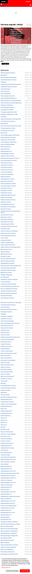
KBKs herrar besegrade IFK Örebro (9, 397)
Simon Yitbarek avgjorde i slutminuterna (10, 135)
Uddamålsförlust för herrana (7, 448)
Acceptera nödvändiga (12, 571)
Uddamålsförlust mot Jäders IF (8, 475)
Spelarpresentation (5, 149)
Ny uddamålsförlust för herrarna (8, 385)
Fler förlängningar (5, 277)
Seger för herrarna (5, 489)
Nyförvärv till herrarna (6, 146)
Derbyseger (3, 82)
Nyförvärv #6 (4, 408)
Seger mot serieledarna (6, 358)
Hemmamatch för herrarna (7, 165)
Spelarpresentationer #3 (6, 411)
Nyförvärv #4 (4, 420)
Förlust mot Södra (5, 330)
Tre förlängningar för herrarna (8, 107)
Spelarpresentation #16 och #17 (8, 482)
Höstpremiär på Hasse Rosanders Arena (10, 337)
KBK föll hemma (4, 450)
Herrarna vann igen (5, 362)
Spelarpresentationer (6, 415)
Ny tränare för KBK (5, 429)
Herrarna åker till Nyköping (7, 219)
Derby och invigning (5, 374)
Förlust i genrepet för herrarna (8, 96)
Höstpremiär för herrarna (6, 197)
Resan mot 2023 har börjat (7, 431)
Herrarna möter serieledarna (7, 174)
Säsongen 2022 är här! (6, 519)
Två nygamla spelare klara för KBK (9, 112)
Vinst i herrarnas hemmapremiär (8, 457)
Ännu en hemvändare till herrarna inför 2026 (11, 126)
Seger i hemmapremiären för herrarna (9, 544)
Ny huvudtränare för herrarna (7, 298)
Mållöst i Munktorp (5, 542)
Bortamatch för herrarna (6, 188)
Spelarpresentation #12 (6, 494)
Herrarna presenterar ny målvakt (8, 183)
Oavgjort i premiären (5, 390)
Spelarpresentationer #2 (6, 413)
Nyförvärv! (3, 427)
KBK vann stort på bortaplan (7, 376)
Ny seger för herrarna (6, 441)
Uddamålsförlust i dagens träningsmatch (10, 496)
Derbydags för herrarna (6, 192)
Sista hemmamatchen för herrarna (9, 160)
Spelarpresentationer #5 (6, 399)
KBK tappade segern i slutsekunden (9, 535)
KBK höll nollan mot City (6, 249)
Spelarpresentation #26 (6, 445)
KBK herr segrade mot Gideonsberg (9, 531)
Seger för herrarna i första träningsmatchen (11, 265)
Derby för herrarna (5, 332)
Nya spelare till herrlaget (6, 295)
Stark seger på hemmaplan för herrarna (10, 158)
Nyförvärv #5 (4, 418)
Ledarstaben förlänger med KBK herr (9, 521)
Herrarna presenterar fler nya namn (9, 293)
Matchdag (3, 383)
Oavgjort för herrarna (5, 344)
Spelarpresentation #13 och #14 (8, 491)
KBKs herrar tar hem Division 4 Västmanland (11, 302)
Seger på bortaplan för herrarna (8, 137)
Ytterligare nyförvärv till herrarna (8, 199)
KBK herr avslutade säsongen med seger (10, 524)
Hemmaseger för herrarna (7, 325)
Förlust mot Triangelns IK (6, 480)
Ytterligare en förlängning (7, 105)
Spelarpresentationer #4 (6, 406)
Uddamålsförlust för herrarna (7, 179)
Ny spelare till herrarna (6, 240)
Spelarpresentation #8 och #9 (8, 503)
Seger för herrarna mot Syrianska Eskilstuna (11, 100)
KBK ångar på (4, 75)
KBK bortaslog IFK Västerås (7, 540)
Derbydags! (3, 314)
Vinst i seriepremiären (6, 93)
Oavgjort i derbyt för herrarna (7, 156)
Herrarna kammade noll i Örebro (8, 233)
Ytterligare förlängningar (6, 274)
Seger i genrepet (4, 464)
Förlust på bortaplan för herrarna (8, 186)
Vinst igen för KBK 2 (5, 228)
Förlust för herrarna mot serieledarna (9, 231)
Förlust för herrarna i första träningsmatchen (11, 102)
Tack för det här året (5, 281)
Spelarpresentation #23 (6, 466)
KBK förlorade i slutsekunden (7, 551)
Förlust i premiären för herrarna (8, 244)
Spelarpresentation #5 (6, 510)
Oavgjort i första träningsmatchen (8, 404)
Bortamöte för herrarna (6, 341)
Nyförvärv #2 (4, 424)
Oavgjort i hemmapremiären (7, 242)
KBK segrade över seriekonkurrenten (9, 554)
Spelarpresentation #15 (6, 487)
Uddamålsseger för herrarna (7, 153)
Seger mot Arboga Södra (7, 484)
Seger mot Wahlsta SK (6, 498)
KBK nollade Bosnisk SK (6, 452)
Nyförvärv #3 (4, 422)
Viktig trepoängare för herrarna (8, 72)
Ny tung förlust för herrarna (7, 214)
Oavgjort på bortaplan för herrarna (9, 86)
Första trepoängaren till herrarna (8, 235)
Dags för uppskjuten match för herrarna (10, 323)
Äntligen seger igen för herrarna (8, 195)
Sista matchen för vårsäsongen (8, 206)
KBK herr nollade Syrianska (7, 526)
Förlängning (3, 116)
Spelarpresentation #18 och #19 (8, 478)
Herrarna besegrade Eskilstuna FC (9, 98)
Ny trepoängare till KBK (6, 538)
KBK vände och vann (5, 436)
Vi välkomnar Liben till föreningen (8, 284)
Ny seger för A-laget (5, 256)
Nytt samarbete (4, 123)
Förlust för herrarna (5, 91)
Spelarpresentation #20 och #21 (8, 471)
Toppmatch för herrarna (6, 318)
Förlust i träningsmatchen (7, 351)
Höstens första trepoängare (7, 339)
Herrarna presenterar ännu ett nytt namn (10, 286)
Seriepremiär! (4, 392)
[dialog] (16, 564)
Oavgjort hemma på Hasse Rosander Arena (11, 84)
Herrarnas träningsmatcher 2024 (8, 268)
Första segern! (4, 381)
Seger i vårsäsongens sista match (9, 353)
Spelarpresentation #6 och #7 (8, 508)
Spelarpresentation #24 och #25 (8, 459)
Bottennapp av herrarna (6, 217)
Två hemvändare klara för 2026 (8, 128)
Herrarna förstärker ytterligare (8, 144)
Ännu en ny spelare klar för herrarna (9, 288)
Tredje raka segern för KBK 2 (7, 224)
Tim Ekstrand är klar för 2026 (7, 130)
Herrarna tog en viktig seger (7, 321)
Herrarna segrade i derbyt (12, 24)
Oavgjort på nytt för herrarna (7, 401)
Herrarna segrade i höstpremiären (8, 142)
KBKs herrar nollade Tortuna (7, 364)
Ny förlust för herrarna (6, 209)
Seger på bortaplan (5, 251)
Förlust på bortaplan (5, 89)
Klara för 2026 (4, 132)
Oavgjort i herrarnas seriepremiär (8, 547)
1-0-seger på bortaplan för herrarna (9, 226)
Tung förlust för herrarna (6, 167)
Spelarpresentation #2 (6, 514)
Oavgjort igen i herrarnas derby (8, 139)
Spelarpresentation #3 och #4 (8, 512)
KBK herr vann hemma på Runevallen (9, 528)
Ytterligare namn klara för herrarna (9, 291)
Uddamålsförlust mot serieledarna (9, 533)
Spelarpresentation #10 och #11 (8, 501)
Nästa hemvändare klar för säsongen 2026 (11, 119)
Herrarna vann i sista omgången (8, 434)
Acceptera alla (25, 571)
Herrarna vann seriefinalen (7, 316)
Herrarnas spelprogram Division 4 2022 (10, 473)
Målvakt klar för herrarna (6, 254)
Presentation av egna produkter (8, 270)
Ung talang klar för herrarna (7, 109)
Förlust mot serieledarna (6, 172)
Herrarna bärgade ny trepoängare (8, 77)
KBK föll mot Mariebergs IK (7, 549)
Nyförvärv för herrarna (6, 202)
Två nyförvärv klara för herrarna (8, 121)
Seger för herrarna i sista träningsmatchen (10, 247)
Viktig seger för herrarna (6, 162)
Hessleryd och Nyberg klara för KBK (9, 114)
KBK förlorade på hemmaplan (8, 261)
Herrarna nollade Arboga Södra (8, 258)
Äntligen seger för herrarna (7, 443)
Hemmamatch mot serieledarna (8, 360)
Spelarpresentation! (5, 348)
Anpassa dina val (6, 567)
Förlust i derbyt (4, 238)
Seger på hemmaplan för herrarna (8, 79)
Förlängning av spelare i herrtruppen (9, 279)
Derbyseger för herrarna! (6, 190)
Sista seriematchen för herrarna (8, 304)
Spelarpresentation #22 (6, 151)
